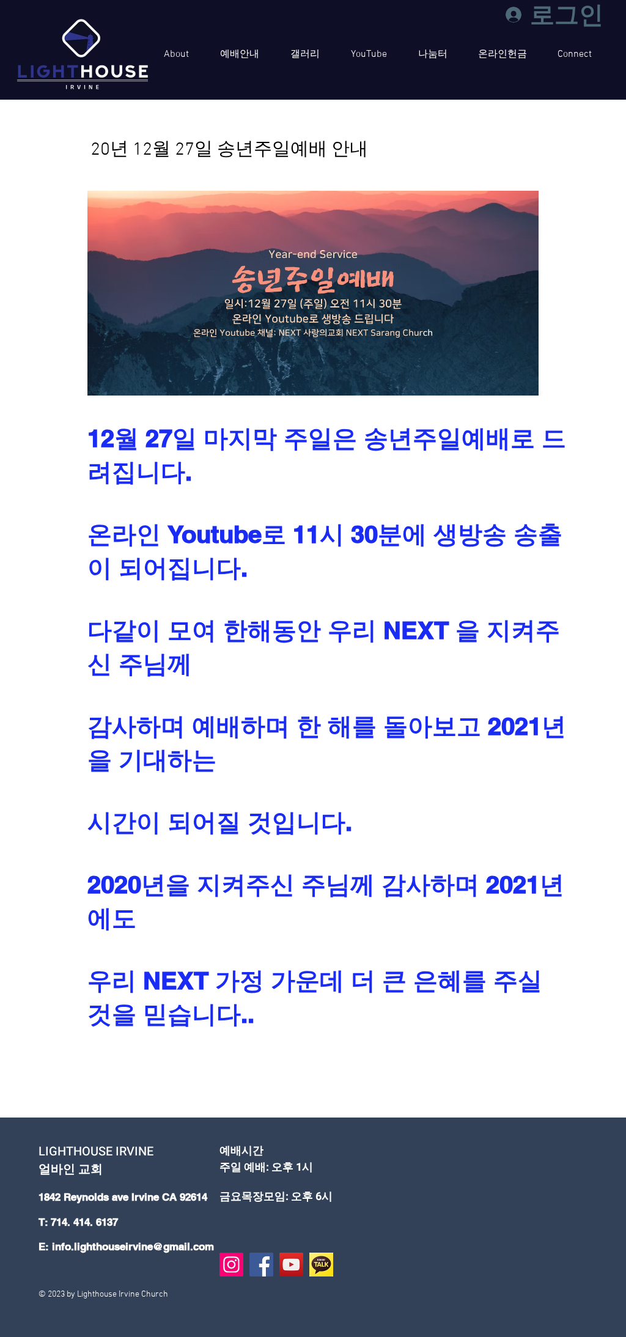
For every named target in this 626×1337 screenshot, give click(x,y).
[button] (176, 54)
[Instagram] (231, 1264)
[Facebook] (261, 1264)
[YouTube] (291, 1264)
